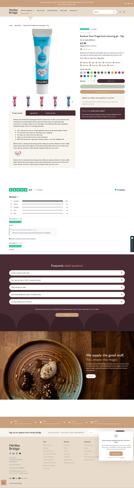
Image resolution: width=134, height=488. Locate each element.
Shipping (82, 46)
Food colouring (85, 33)
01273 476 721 (111, 116)
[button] (132, 244)
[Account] (120, 12)
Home (11, 25)
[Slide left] (12, 102)
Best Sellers (18, 25)
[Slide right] (72, 102)
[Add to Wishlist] (102, 86)
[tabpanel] (42, 142)
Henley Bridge (18, 483)
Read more (101, 58)
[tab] (17, 113)
